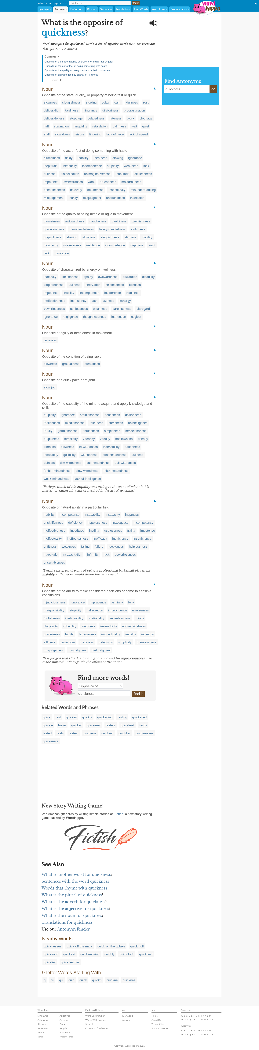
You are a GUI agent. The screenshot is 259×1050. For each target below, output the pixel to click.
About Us (156, 1019)
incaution (147, 634)
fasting (122, 717)
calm (117, 102)
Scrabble (89, 1024)
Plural (62, 1024)
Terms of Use (157, 1024)
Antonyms (60, 9)
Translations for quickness (67, 922)
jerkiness (50, 340)
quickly (87, 717)
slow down (62, 134)
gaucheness (98, 221)
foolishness (52, 423)
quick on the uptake (111, 946)
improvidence (117, 610)
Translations (123, 9)
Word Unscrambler (95, 1015)
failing (85, 546)
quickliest (127, 725)
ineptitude (50, 166)
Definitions (76, 9)
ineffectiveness (54, 301)
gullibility (69, 455)
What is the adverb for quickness (73, 902)
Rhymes (92, 9)
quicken (71, 717)
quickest (107, 733)
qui (61, 980)
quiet (145, 126)
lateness (116, 118)
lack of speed (138, 134)
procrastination (134, 110)
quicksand (51, 954)
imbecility (69, 626)
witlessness (89, 455)
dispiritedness (54, 285)
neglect (136, 317)
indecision (137, 198)
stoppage (76, 118)
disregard (143, 309)
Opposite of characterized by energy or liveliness (71, 74)
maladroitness (131, 182)
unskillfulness (53, 522)
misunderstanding (143, 190)
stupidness (51, 439)
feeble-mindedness (57, 471)
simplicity (71, 439)
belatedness (96, 118)
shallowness (124, 439)
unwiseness (140, 610)
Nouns (41, 1032)
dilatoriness (110, 110)
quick (46, 717)
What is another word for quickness (76, 874)
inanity (73, 198)
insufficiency (142, 538)
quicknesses (144, 733)
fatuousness (87, 634)
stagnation (61, 126)
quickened (139, 717)
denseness (112, 415)
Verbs (40, 1036)
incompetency (143, 522)
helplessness (114, 285)
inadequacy (120, 522)
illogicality (51, 626)
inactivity (50, 277)
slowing (91, 102)
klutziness (138, 229)
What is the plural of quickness (72, 895)
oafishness (132, 447)
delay (105, 102)
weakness (131, 166)
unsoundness (115, 198)
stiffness (130, 237)
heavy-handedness (112, 229)
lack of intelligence (88, 479)
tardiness (71, 110)
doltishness (133, 415)
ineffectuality (53, 538)
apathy (88, 277)
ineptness (100, 158)
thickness (96, 423)
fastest (73, 733)
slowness (50, 102)
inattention (118, 317)
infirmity (93, 554)
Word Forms (159, 9)
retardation (100, 126)
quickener (94, 725)
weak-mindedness (56, 479)
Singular (64, 1028)
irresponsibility (54, 610)
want (91, 182)
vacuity (105, 439)
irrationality (96, 618)
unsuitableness (54, 562)
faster (62, 725)
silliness (49, 642)
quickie (48, 725)
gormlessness (68, 431)
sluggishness (71, 102)
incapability (92, 514)
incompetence (92, 166)
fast (58, 717)
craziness (87, 642)
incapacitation (72, 554)
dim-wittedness (70, 463)
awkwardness (73, 182)
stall (47, 134)
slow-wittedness (87, 471)
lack (146, 166)
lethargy (125, 301)
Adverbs (64, 1019)
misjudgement (54, 198)
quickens (90, 733)
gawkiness (119, 221)
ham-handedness (82, 229)
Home (154, 1015)
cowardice (130, 277)
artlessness (108, 182)
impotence (51, 182)
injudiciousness (55, 602)
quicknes (129, 980)
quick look (127, 954)
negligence (70, 317)
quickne (112, 980)
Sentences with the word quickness (75, 881)
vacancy (89, 439)
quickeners (50, 741)
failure (99, 546)
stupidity (113, 166)
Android (126, 1019)
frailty (131, 530)
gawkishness (141, 221)
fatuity (48, 431)
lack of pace (115, 134)
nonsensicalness (134, 626)
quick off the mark (79, 946)
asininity (117, 602)
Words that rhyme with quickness (74, 888)
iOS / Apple (127, 1015)
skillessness (143, 174)
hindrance (90, 110)
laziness (108, 301)
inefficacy (100, 538)
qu (52, 980)
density (143, 439)
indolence (132, 293)
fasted (47, 733)
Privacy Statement (160, 1028)
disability (148, 277)
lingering (95, 134)
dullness (132, 102)
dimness (50, 447)
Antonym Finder (73, 929)
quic (71, 980)
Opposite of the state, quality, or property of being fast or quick (79, 61)
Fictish (118, 814)
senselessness (54, 190)
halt (46, 126)
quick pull (137, 946)
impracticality (110, 634)
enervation (93, 285)
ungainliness (52, 237)
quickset (69, 954)
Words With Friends (95, 1019)
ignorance (135, 158)
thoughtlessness (94, 317)
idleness (135, 285)
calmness (119, 126)
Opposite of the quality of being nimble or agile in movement (78, 70)
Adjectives (65, 1015)
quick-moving (89, 954)
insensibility (111, 447)
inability (83, 158)
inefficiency (78, 301)
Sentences (106, 9)
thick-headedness (116, 471)
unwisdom (67, 642)
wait (134, 126)
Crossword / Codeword (96, 1028)
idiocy (140, 618)
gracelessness (54, 229)
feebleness (116, 546)
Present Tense (66, 1036)
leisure (79, 134)
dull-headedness (98, 463)
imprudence (98, 602)
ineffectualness (77, 538)
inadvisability (74, 618)
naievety (76, 190)
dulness (49, 463)
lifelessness (70, 277)
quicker (76, 725)
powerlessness (54, 309)
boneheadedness (114, 455)
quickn (96, 980)
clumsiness (52, 158)
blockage (146, 118)
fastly (143, 725)
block (130, 118)
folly (131, 602)
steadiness (92, 364)
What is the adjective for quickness (75, 908)
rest (146, 102)
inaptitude (122, 174)
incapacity (70, 166)
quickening (104, 717)
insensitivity (117, 190)
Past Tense (65, 1032)
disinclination (70, 174)
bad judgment (101, 650)
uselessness (72, 245)
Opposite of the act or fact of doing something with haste (76, 66)
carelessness (121, 309)
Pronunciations (179, 9)
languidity (80, 126)
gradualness (70, 364)
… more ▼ (55, 80)
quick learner (70, 962)
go (213, 89)
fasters (111, 725)
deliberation (52, 110)
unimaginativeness (97, 174)
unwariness (52, 634)
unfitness (50, 546)
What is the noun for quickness (72, 915)
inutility (94, 530)
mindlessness (75, 423)
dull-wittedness (125, 463)
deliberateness (54, 118)
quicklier (124, 733)
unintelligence (138, 423)
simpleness (112, 431)
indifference (112, 293)
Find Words (141, 9)
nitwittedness (88, 447)
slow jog (49, 387)
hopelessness (97, 522)
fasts (60, 733)
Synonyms (45, 9)
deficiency (75, 522)
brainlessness (90, 415)
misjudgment (92, 198)
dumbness (115, 423)
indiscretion (95, 610)
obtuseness (95, 190)
